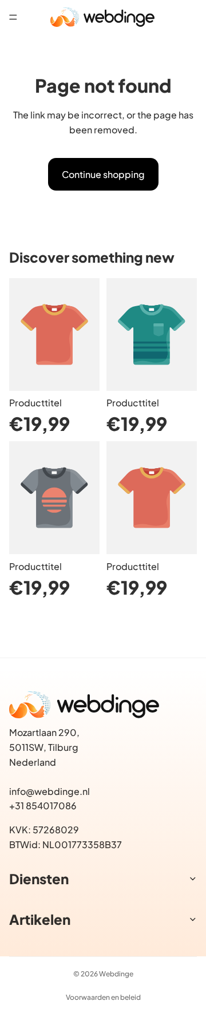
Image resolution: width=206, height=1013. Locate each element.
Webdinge (116, 974)
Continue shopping (103, 174)
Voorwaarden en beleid (103, 997)
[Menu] (13, 17)
